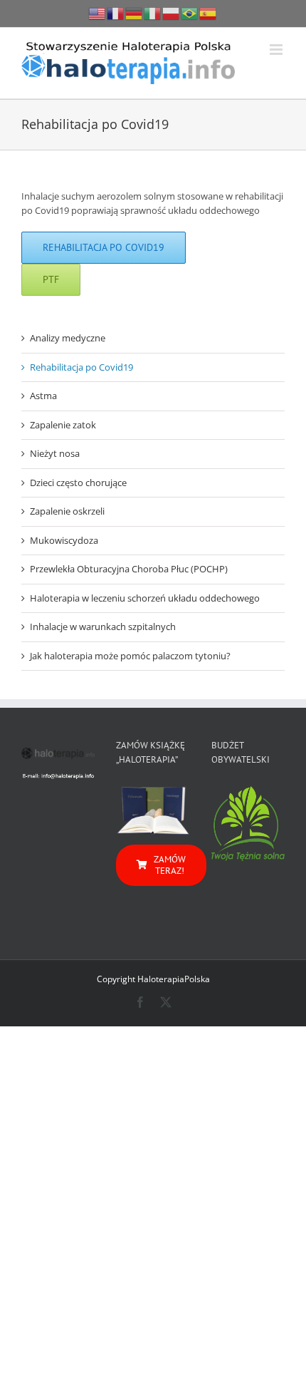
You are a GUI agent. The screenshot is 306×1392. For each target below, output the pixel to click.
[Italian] (153, 12)
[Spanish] (208, 12)
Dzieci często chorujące (78, 482)
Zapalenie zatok (63, 424)
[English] (97, 12)
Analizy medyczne (67, 337)
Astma (43, 395)
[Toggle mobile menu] (277, 49)
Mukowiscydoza (64, 540)
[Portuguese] (190, 12)
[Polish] (171, 12)
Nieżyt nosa (55, 453)
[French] (116, 12)
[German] (134, 12)
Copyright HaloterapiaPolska (153, 979)
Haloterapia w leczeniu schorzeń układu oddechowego (145, 598)
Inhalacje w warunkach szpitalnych (103, 626)
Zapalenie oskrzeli (67, 511)
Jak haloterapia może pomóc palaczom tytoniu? (130, 655)
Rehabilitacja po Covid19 (81, 367)
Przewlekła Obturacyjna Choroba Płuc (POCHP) (129, 568)
